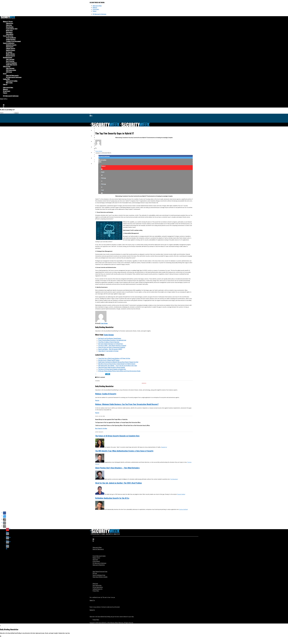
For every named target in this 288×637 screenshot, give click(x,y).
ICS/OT (5, 74)
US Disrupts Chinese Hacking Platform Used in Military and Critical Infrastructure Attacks (119, 371)
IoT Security (9, 52)
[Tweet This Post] (145, 158)
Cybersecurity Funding (11, 81)
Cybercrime (9, 25)
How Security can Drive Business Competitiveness (109, 338)
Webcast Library (96, 558)
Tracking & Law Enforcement (13, 41)
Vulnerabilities (9, 34)
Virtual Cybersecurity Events (99, 556)
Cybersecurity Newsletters (99, 565)
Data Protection (10, 61)
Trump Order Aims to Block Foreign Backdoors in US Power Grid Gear (114, 358)
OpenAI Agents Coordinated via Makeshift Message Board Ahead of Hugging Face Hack (118, 362)
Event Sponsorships (97, 585)
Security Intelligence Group (99, 575)
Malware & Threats (8, 21)
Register (97, 400)
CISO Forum (9, 72)
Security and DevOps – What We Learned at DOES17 (110, 349)
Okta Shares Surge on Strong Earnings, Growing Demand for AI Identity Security (116, 364)
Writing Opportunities (98, 587)
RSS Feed (95, 573)
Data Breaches (10, 27)
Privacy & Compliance (11, 63)
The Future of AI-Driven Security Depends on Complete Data (112, 369)
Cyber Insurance (10, 59)
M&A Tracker (9, 83)
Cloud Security (9, 47)
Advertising (95, 583)
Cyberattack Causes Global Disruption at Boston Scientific (111, 367)
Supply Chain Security (11, 65)
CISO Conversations (11, 70)
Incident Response (10, 39)
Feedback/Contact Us (97, 589)
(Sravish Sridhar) (181, 494)
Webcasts (95, 7)
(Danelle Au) (164, 447)
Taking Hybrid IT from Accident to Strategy (108, 351)
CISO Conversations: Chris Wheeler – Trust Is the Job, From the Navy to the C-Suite (117, 365)
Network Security (10, 56)
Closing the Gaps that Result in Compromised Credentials (111, 347)
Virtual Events (96, 9)
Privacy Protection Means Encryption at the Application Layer (112, 340)
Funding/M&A (6, 79)
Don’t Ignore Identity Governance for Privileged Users (110, 344)
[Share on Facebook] (145, 156)
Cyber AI (5, 84)
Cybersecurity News (97, 6)
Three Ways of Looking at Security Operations (108, 342)
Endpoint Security (10, 48)
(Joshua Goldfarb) (183, 509)
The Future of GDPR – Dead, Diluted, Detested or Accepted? (112, 345)
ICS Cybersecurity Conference (99, 14)
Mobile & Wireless (10, 54)
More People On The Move (101, 428)
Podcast (94, 11)
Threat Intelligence (11, 38)
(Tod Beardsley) (174, 479)
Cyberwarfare (9, 23)
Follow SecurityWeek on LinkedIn (100, 577)
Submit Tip (92, 600)
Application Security (11, 45)
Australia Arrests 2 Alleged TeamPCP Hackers (109, 360)
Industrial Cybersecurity (12, 75)
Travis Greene (98, 151)
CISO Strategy (6, 66)
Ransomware (9, 32)
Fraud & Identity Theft (11, 29)
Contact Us (92, 610)
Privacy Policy (96, 591)
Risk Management (7, 57)
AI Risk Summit (96, 561)
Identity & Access (10, 50)
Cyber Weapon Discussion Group (100, 571)
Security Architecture (8, 43)
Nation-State (9, 30)
